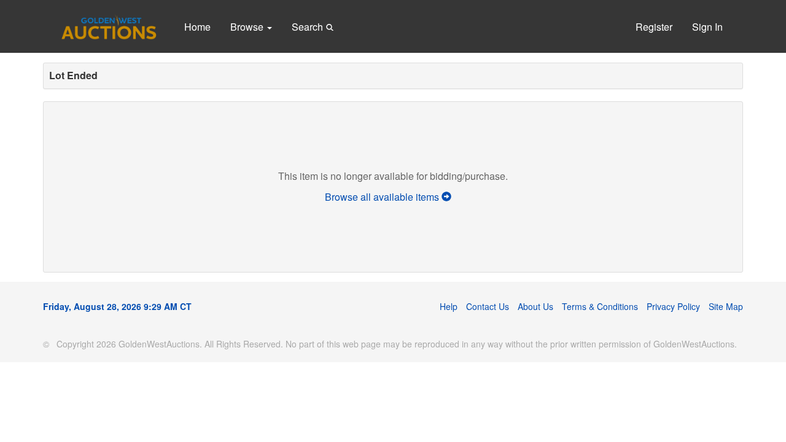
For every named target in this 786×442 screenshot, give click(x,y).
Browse (248, 27)
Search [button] (308, 27)
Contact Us (487, 306)
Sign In (707, 27)
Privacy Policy (673, 306)
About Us (535, 306)
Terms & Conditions (600, 306)
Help (448, 306)
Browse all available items (383, 197)
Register (654, 27)
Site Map (726, 306)
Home (197, 27)
